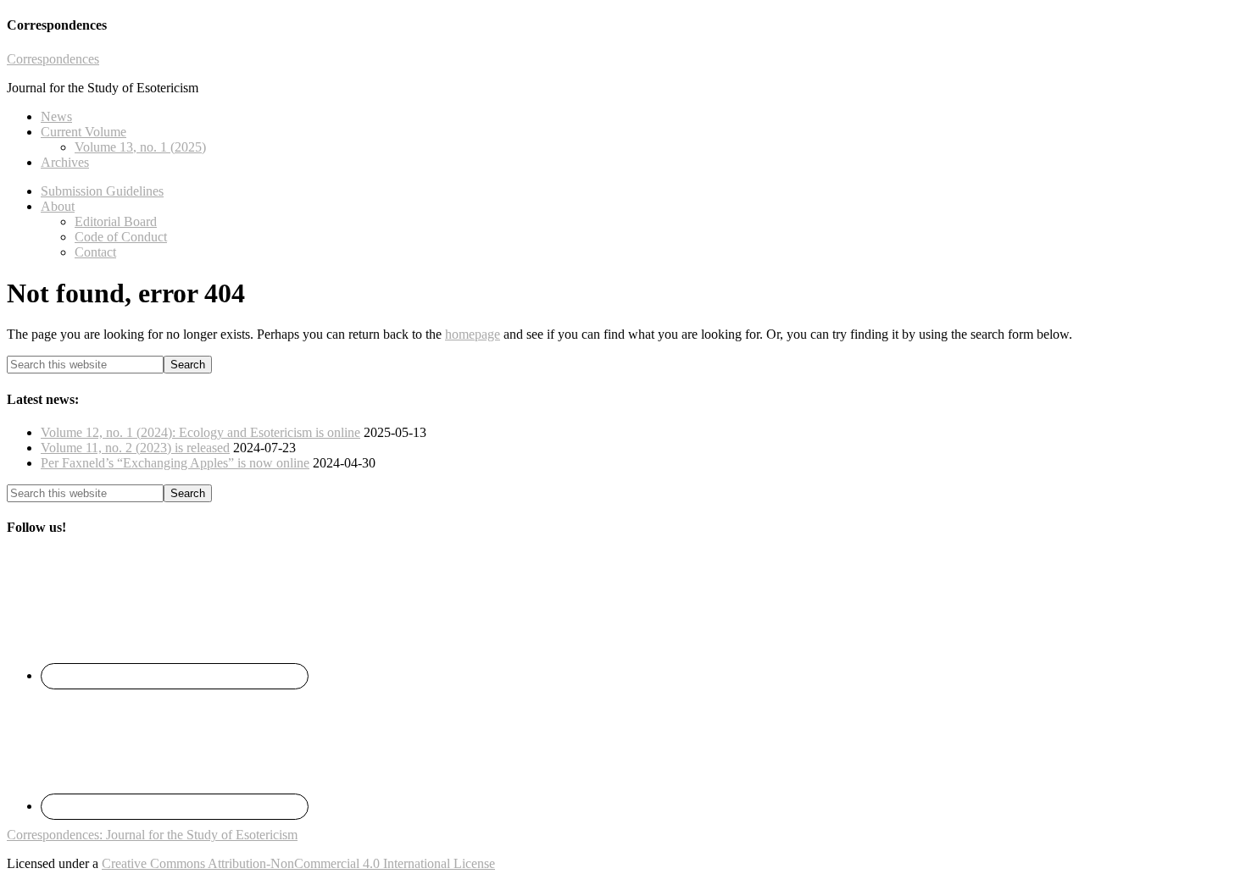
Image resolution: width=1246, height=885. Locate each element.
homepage (472, 334)
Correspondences (53, 59)
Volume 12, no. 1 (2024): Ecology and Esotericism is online (200, 432)
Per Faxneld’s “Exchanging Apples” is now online (175, 463)
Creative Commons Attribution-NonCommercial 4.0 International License (298, 863)
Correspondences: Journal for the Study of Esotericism (152, 834)
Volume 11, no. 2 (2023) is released (135, 447)
